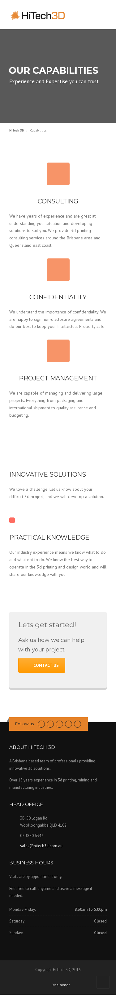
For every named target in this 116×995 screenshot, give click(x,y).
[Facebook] (50, 723)
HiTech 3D (16, 130)
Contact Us (46, 665)
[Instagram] (77, 723)
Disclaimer (60, 985)
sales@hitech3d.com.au (41, 845)
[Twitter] (41, 723)
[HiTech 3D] (40, 15)
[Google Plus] (68, 723)
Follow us (24, 723)
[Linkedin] (59, 723)
